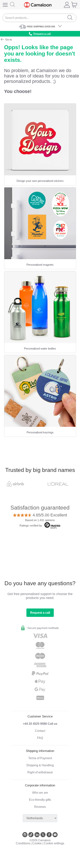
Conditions (23, 843)
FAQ (40, 737)
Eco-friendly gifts (40, 799)
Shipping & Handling (40, 765)
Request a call (40, 612)
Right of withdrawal (40, 772)
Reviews (40, 806)
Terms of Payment (40, 758)
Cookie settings (54, 843)
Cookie (37, 843)
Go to (8, 39)
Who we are (40, 792)
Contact (40, 730)
